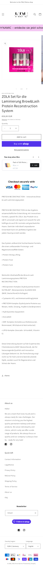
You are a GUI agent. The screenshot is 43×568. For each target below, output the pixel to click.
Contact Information (13, 459)
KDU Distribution (17, 563)
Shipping (4, 119)
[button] (3, 14)
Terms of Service (11, 486)
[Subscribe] (35, 513)
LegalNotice (9, 465)
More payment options (21, 150)
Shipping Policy (11, 481)
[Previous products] (33, 157)
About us (8, 492)
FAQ (6, 497)
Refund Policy (10, 476)
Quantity (5, 123)
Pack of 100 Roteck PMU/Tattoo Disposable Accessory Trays (21, 162)
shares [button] (7, 375)
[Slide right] (26, 88)
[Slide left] (16, 88)
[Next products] (38, 157)
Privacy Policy (10, 470)
